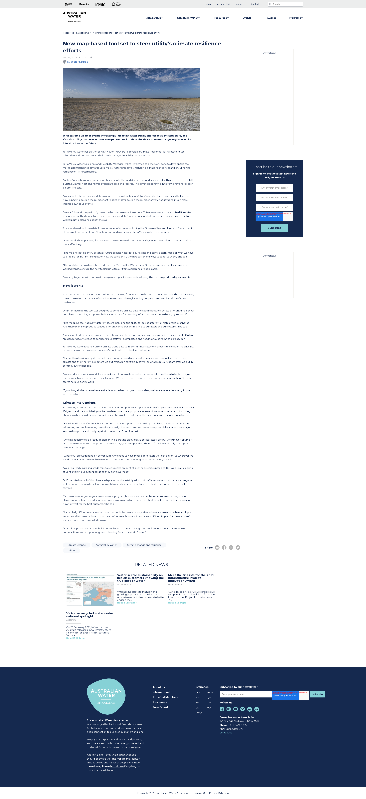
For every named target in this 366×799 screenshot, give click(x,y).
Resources (220, 18)
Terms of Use (200, 793)
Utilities (71, 550)
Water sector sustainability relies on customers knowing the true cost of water (140, 578)
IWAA (199, 712)
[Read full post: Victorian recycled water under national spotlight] (90, 590)
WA (209, 707)
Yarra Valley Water (106, 545)
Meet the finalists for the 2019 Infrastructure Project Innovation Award (191, 578)
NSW (210, 692)
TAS (209, 702)
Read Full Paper (76, 638)
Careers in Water (187, 18)
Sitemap (224, 793)
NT (197, 697)
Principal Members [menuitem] (165, 697)
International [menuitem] (161, 692)
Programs (295, 18)
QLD (209, 697)
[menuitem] (208, 4)
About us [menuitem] (159, 687)
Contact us (226, 732)
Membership (153, 18)
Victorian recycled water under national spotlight (89, 615)
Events (247, 18)
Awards (271, 18)
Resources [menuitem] (160, 702)
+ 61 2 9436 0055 (237, 725)
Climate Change (76, 545)
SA (197, 702)
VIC (198, 707)
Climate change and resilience (144, 545)
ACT (198, 692)
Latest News (82, 33)
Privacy (213, 793)
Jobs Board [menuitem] (160, 707)
